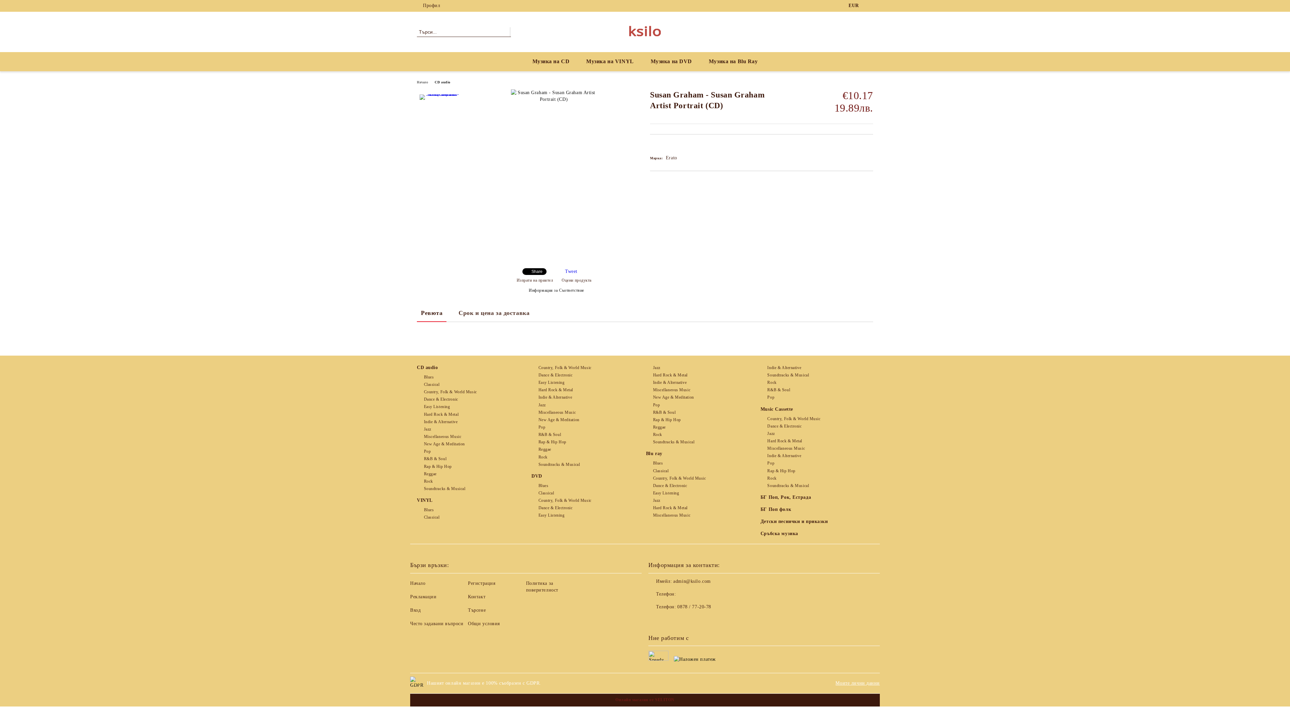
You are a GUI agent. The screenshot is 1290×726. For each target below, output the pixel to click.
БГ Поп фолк (776, 509)
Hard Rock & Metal (441, 414)
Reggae (430, 474)
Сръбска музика (779, 533)
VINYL (425, 500)
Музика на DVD (671, 61)
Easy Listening (437, 406)
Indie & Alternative (441, 421)
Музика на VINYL (610, 61)
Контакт (476, 596)
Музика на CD (551, 61)
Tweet (571, 271)
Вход (415, 610)
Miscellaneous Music (442, 436)
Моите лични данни (857, 683)
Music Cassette (777, 409)
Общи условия (484, 623)
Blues (429, 377)
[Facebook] (869, 5)
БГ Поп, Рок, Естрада (786, 497)
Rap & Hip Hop (438, 466)
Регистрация (481, 583)
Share (537, 271)
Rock (428, 481)
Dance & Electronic (441, 399)
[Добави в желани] (663, 146)
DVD (536, 476)
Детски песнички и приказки (794, 521)
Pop (427, 451)
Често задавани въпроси (436, 623)
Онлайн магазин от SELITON (645, 699)
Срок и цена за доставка (494, 313)
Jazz (427, 429)
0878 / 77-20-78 (694, 606)
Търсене (477, 610)
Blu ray (654, 453)
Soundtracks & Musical (444, 488)
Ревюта (431, 313)
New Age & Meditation (444, 444)
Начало (422, 82)
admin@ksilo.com (692, 581)
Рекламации (423, 596)
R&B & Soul (435, 458)
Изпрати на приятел (535, 280)
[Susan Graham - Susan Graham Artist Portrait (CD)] (440, 114)
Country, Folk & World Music (450, 392)
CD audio (442, 82)
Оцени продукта (577, 280)
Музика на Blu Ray (733, 61)
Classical (432, 384)
